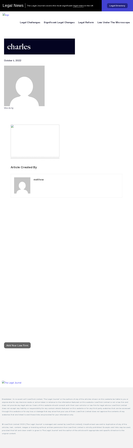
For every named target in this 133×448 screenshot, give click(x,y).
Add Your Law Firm (17, 345)
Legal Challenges (30, 22)
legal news (78, 5)
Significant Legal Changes (59, 22)
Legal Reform (86, 22)
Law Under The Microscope (113, 22)
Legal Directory (117, 5)
